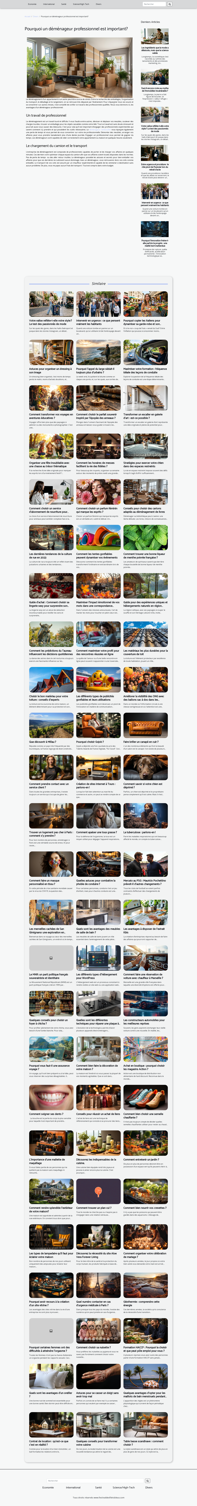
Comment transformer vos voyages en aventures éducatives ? (51, 416)
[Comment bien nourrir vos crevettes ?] (145, 1191)
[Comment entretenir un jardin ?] (145, 1143)
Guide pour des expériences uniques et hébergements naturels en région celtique (145, 606)
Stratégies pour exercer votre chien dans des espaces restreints (143, 465)
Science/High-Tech (81, 4)
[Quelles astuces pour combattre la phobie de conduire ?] (98, 864)
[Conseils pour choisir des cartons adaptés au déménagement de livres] (145, 491)
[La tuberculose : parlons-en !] (145, 815)
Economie (32, 4)
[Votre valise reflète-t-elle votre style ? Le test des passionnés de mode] (155, 115)
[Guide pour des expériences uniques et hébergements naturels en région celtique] (145, 585)
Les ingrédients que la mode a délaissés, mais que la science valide (155, 50)
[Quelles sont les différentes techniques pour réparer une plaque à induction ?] (98, 1003)
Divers (98, 4)
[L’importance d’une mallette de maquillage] (51, 1143)
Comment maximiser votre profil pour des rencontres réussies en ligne (97, 653)
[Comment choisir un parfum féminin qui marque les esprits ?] (98, 491)
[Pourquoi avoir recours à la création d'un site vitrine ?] (51, 1285)
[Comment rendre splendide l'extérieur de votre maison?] (51, 1191)
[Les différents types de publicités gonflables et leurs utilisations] (98, 679)
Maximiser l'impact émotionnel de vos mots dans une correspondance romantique (97, 606)
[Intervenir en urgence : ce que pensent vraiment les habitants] (155, 191)
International (48, 4)
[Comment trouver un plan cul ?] (98, 1191)
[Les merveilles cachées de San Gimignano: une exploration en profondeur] (51, 912)
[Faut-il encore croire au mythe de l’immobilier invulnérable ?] (155, 77)
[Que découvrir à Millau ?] (51, 725)
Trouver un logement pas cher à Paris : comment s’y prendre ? (51, 834)
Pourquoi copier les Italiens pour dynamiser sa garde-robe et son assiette (141, 324)
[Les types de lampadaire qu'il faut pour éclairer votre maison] (51, 1237)
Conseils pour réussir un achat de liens (98, 1114)
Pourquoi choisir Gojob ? (90, 742)
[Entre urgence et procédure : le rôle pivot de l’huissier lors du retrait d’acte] (155, 153)
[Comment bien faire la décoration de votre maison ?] (98, 1049)
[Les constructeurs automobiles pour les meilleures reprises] (145, 1003)
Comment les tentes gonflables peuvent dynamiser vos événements (97, 556)
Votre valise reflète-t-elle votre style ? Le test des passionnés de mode (155, 128)
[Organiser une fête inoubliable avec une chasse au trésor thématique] (51, 446)
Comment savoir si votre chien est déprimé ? (142, 786)
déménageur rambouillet (100, 129)
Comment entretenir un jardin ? (141, 1159)
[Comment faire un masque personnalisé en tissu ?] (51, 864)
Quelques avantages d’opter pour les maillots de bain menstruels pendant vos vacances (144, 1396)
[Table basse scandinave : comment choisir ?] (145, 1424)
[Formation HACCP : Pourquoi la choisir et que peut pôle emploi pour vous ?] (145, 1330)
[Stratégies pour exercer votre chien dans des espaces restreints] (145, 446)
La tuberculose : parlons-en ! (139, 832)
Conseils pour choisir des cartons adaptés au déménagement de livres (144, 510)
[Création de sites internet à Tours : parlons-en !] (98, 767)
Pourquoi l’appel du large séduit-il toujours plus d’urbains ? (95, 371)
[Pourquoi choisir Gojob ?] (98, 725)
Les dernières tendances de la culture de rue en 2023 (50, 556)
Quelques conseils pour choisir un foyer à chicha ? (48, 1022)
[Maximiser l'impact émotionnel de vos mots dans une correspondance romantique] (98, 585)
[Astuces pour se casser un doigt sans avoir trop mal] (98, 1376)
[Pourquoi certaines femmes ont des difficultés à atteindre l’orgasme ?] (51, 1330)
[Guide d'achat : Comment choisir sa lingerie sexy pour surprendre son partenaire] (51, 585)
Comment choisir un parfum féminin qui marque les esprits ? (96, 510)
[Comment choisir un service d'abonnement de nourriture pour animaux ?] (51, 491)
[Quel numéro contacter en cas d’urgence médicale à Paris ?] (98, 1285)
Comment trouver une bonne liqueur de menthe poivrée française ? (144, 556)
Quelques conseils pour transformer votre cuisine (96, 1443)
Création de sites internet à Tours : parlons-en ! (95, 786)
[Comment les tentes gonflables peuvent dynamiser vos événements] (98, 537)
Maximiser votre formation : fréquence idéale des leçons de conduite (145, 371)
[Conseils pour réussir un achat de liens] (98, 1097)
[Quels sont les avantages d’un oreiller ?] (51, 1376)
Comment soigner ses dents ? (46, 1114)
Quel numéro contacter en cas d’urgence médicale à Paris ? (93, 1304)
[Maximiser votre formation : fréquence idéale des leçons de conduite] (145, 352)
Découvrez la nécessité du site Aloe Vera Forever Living (96, 1255)
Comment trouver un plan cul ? (93, 1208)
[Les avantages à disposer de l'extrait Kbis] (145, 912)
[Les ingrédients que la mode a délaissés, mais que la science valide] (155, 36)
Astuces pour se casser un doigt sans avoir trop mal (97, 1395)
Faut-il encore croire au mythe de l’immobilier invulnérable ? (154, 90)
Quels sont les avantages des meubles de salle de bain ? (98, 931)
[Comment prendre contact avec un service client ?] (51, 767)
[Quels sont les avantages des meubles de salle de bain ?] (98, 912)
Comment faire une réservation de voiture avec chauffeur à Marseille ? (143, 976)
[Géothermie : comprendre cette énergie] (145, 1285)
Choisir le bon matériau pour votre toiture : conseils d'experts (48, 698)
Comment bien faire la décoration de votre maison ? (97, 1067)
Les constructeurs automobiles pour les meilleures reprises (144, 1022)
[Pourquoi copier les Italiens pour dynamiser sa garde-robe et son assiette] (145, 304)
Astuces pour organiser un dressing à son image (50, 371)
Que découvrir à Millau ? (42, 742)
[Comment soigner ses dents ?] (51, 1097)
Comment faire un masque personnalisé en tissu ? (44, 882)
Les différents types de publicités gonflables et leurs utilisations (95, 698)
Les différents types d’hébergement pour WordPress (96, 976)
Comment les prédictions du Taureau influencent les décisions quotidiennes (51, 653)
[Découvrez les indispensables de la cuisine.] (98, 1143)
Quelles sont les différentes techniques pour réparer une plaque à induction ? (97, 1023)
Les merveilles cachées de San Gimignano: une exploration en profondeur (46, 932)
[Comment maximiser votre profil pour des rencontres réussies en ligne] (98, 634)
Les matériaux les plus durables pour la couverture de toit (145, 653)
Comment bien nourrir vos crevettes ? (145, 1208)
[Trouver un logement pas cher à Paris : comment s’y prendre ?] (51, 815)
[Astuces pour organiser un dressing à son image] (51, 352)
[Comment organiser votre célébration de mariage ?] (145, 1237)
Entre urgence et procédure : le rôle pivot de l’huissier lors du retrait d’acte (155, 167)
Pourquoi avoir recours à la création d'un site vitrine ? (49, 1304)
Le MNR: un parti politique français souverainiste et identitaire (48, 976)
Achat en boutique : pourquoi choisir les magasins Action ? (144, 1067)
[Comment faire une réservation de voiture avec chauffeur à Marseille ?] (145, 958)
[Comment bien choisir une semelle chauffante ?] (145, 1097)
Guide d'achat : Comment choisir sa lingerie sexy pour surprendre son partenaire (49, 606)
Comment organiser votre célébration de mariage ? (144, 1255)
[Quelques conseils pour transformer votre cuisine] (98, 1424)
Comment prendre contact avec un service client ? (49, 786)
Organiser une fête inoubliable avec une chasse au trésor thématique (49, 465)
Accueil (27, 16)
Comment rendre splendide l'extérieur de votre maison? (51, 1210)
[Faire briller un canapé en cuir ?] (145, 725)
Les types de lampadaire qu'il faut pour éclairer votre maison (51, 1255)
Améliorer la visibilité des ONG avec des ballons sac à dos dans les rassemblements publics (143, 700)
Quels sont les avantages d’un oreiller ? (50, 1395)
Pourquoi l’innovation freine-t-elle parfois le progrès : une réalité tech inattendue (154, 243)
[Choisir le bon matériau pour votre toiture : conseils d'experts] (51, 679)
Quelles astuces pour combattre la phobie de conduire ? (95, 882)
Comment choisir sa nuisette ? (93, 1347)
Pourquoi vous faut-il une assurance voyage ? (49, 1067)
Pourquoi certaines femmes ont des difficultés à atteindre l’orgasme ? (49, 1349)
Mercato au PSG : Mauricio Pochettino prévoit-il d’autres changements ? (144, 882)
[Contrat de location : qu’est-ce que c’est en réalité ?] (51, 1424)
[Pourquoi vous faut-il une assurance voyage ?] (51, 1049)
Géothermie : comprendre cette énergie (141, 1304)
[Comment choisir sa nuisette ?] (98, 1330)
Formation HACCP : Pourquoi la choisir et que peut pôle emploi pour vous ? (145, 1349)
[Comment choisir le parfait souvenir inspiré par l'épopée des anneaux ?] (98, 397)
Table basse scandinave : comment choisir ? (143, 1443)
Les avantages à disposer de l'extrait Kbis (144, 931)
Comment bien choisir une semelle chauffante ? (143, 1116)
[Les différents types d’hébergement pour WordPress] (98, 958)
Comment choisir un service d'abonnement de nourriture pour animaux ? (48, 512)
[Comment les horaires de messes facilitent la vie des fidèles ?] (98, 446)
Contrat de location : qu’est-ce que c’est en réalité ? (48, 1443)
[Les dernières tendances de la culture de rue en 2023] (51, 537)
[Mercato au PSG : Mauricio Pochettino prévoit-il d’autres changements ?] (145, 864)
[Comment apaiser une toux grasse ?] (98, 815)
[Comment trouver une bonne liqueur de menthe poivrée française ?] (145, 537)
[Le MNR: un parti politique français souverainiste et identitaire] (51, 958)
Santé (63, 4)
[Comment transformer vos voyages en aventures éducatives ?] (51, 397)
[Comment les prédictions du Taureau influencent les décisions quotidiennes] (51, 634)
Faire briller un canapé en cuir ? (141, 742)
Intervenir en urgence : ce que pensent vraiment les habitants (155, 204)
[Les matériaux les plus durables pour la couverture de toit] (145, 634)
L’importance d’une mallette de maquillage (47, 1161)
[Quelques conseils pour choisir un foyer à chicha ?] (51, 1003)
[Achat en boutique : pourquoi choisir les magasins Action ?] (145, 1049)
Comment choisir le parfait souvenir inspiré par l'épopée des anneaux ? (96, 416)
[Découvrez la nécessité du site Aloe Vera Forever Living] (98, 1237)
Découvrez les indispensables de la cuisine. (96, 1161)
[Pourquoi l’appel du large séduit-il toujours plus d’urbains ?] (98, 352)
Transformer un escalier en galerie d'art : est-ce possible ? (142, 416)
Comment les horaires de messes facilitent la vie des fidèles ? (95, 465)
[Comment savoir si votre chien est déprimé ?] (145, 767)
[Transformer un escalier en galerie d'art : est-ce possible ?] (145, 397)
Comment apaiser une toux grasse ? (96, 832)
